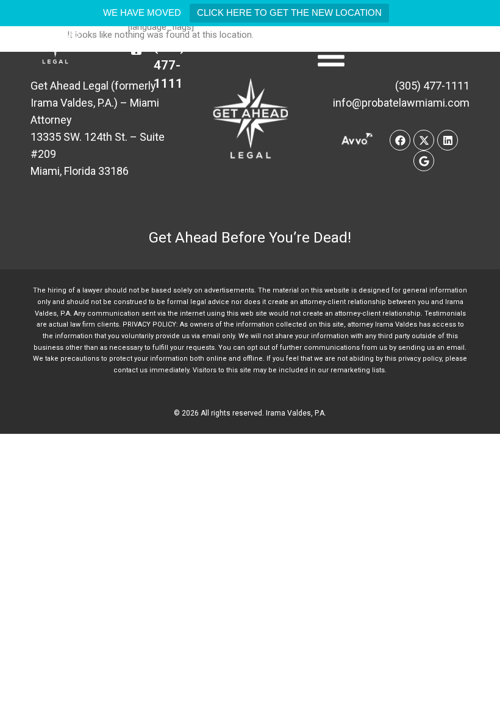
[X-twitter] (423, 140)
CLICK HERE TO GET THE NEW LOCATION (289, 12)
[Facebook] (400, 140)
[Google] (423, 161)
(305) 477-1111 (169, 65)
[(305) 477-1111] (136, 46)
